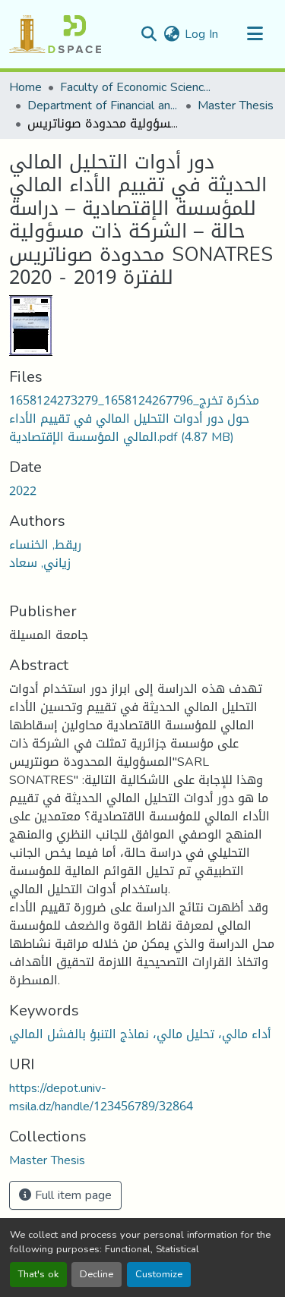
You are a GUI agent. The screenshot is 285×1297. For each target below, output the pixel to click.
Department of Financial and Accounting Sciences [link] (103, 105)
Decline (96, 1274)
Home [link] (25, 87)
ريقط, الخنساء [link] (45, 544)
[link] (142, 419)
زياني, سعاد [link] (40, 563)
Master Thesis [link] (236, 105)
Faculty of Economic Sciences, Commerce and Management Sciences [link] (136, 87)
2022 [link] (22, 490)
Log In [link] (201, 34)
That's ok (38, 1274)
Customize (158, 1274)
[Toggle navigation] (254, 34)
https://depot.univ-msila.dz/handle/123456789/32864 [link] (101, 1097)
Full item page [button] (71, 1195)
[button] (55, 34)
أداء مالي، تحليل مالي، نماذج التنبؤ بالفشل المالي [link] (140, 1034)
